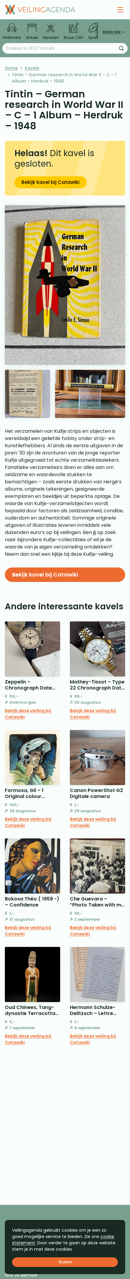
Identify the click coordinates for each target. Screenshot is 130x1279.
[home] (40, 9)
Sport (93, 37)
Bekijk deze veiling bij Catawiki (28, 714)
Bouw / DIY (73, 37)
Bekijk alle (112, 31)
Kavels (32, 68)
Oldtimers (11, 37)
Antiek (32, 37)
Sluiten (65, 1262)
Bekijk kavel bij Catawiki (50, 182)
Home (11, 68)
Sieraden (51, 37)
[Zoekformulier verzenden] (121, 48)
